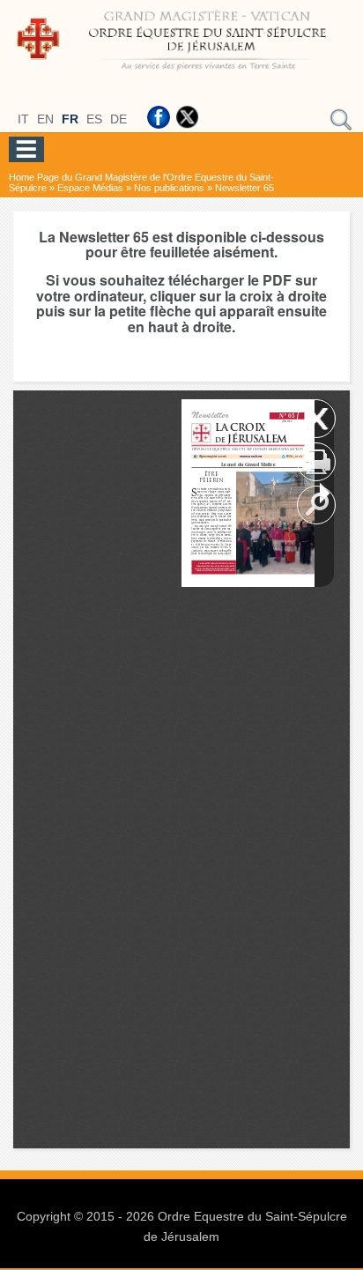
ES (94, 119)
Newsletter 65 (244, 187)
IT (23, 119)
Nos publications (169, 187)
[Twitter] (186, 117)
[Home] (181, 73)
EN (45, 119)
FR (70, 119)
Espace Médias (90, 187)
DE (118, 119)
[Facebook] (158, 117)
